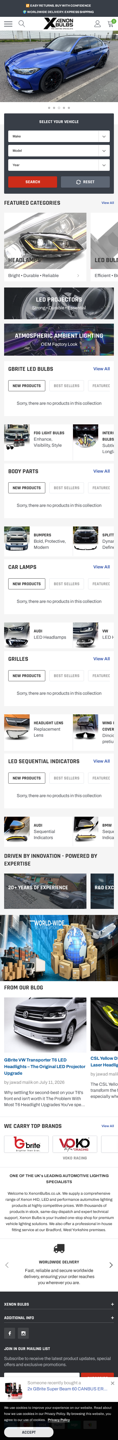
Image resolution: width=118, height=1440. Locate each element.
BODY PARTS (23, 471)
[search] (22, 24)
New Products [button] (27, 386)
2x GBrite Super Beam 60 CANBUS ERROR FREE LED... (67, 1388)
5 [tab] (69, 108)
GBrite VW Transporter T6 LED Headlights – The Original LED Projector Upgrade (44, 1067)
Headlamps (24, 260)
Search (33, 182)
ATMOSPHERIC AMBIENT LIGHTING (59, 336)
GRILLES (18, 659)
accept (29, 1432)
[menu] (8, 24)
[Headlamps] (78, 276)
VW (105, 631)
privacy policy (59, 1420)
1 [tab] (49, 108)
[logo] (59, 24)
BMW (107, 825)
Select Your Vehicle (59, 122)
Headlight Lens (48, 723)
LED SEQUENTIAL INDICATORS (44, 761)
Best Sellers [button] (67, 386)
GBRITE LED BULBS (30, 369)
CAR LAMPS (22, 567)
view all (108, 203)
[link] (45, 247)
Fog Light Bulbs (49, 433)
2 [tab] (54, 108)
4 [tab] (64, 108)
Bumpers (42, 535)
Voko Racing (75, 1158)
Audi (38, 631)
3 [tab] (59, 108)
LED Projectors (59, 300)
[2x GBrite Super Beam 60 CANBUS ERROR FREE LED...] (13, 1389)
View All (101, 761)
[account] (97, 24)
